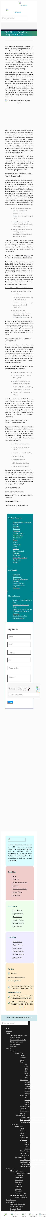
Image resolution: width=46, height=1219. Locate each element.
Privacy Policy (17, 892)
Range (15, 1216)
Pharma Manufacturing (20, 889)
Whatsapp (33, 1216)
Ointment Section (18, 923)
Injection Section (18, 920)
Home (14, 876)
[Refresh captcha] (37, 689)
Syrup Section (17, 926)
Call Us (24, 1216)
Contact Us (16, 895)
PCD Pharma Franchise (20, 882)
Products (15, 886)
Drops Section (17, 917)
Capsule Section (18, 914)
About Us (16, 879)
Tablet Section (17, 910)
